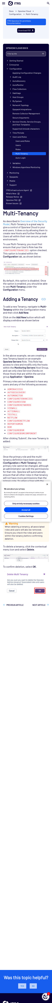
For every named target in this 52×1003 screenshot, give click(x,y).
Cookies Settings (26, 516)
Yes (22, 986)
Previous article (15, 605)
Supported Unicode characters (26, 129)
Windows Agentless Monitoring (26, 167)
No (33, 986)
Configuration (15, 68)
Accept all (26, 509)
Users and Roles (19, 137)
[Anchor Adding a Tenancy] (43, 299)
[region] (26, 501)
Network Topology (20, 105)
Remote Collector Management (26, 113)
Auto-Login (21, 158)
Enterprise (14, 64)
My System (17, 101)
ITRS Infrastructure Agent (17, 190)
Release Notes (12, 197)
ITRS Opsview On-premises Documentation (19, 22)
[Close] (47, 484)
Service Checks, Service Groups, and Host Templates (26, 123)
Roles (18, 149)
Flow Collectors (19, 89)
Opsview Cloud (24, 11)
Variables (16, 163)
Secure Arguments (20, 117)
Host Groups (17, 97)
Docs (11, 11)
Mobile (12, 181)
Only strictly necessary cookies (26, 503)
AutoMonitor (18, 85)
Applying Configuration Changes (26, 73)
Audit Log (16, 77)
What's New (11, 193)
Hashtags (16, 93)
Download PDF (24, 30)
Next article (39, 605)
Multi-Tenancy (32, 14)
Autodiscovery (18, 81)
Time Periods (18, 133)
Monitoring (14, 173)
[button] (45, 996)
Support (13, 185)
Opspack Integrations (21, 109)
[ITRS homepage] (26, 3)
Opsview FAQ (11, 200)
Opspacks (13, 177)
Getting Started (16, 60)
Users (18, 145)
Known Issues (12, 203)
